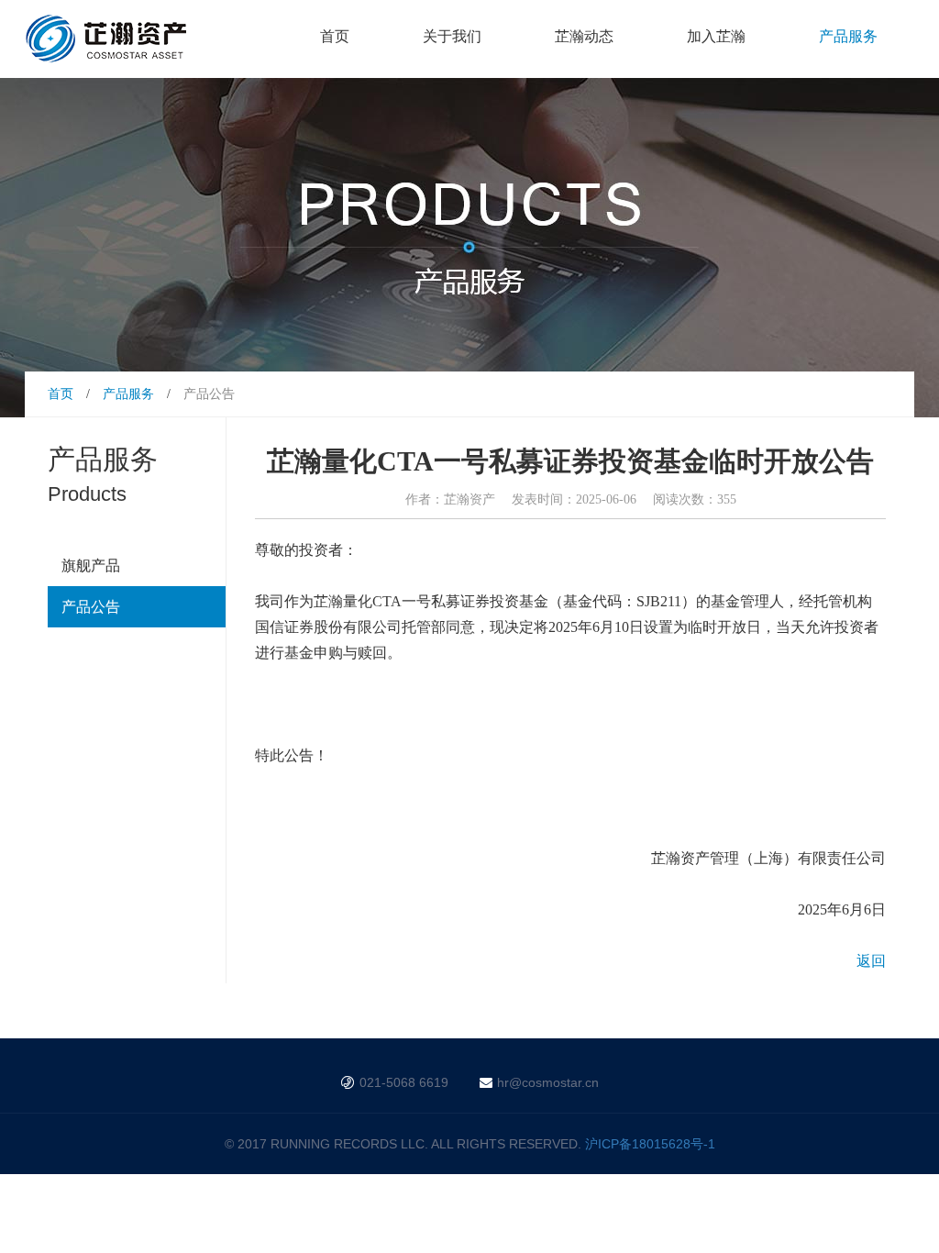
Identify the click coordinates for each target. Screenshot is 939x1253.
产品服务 (848, 36)
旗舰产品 (90, 565)
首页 (334, 36)
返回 (871, 961)
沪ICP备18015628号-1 (650, 1144)
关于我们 (452, 36)
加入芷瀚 (716, 36)
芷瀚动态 (584, 36)
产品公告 (90, 607)
